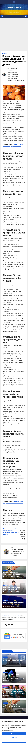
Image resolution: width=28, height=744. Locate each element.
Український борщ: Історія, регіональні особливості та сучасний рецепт (13, 503)
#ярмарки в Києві (11, 80)
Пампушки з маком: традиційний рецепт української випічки (13, 146)
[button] (23, 16)
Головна (4, 615)
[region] (14, 731)
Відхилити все (14, 741)
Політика (10, 615)
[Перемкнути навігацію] (13, 16)
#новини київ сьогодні (12, 74)
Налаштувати (14, 737)
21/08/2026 (7, 708)
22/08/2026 (7, 678)
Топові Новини (14, 7)
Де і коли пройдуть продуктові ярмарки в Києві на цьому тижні (22, 534)
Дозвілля (5, 687)
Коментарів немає (8, 665)
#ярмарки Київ (20, 80)
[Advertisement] (14, 32)
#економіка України (12, 72)
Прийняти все (14, 733)
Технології (6, 672)
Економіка (5, 53)
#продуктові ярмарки (12, 78)
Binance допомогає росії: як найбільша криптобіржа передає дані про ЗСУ (13, 603)
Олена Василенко (13, 68)
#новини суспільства (12, 76)
